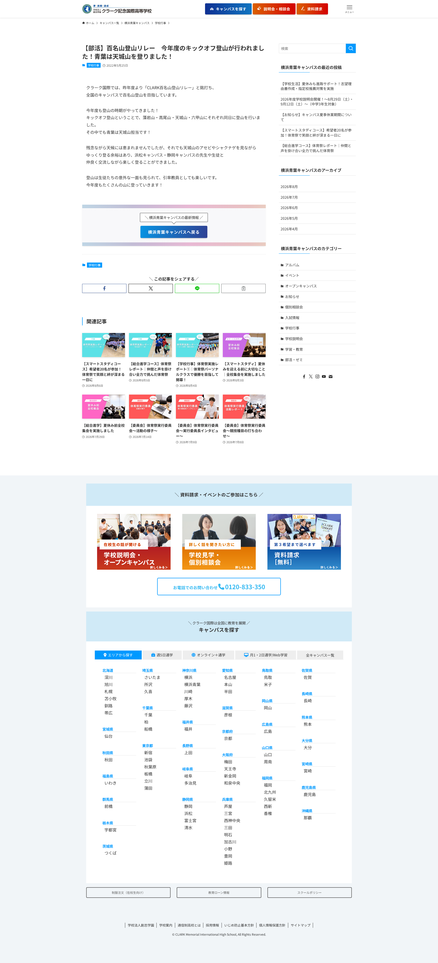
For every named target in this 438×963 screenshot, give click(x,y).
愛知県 (227, 670)
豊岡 (228, 856)
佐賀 (308, 677)
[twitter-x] (310, 376)
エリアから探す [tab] (120, 654)
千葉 (148, 715)
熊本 (308, 724)
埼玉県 (147, 670)
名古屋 (230, 677)
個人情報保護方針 (272, 925)
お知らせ (292, 296)
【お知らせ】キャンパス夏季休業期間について (316, 117)
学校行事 (93, 65)
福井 (188, 729)
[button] (349, 9)
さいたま (152, 677)
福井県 (187, 722)
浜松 (188, 813)
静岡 (188, 806)
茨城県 (107, 846)
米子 (268, 684)
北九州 (270, 792)
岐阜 (188, 776)
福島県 (107, 776)
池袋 (148, 759)
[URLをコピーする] (243, 288)
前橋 (108, 806)
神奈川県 (189, 670)
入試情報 (292, 317)
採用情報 (212, 925)
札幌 (108, 691)
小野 (228, 849)
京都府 (227, 731)
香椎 (268, 813)
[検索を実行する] (351, 48)
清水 (188, 827)
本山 (228, 684)
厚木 (188, 698)
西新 (268, 806)
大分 (308, 747)
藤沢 (188, 705)
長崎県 (307, 693)
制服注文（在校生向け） (128, 892)
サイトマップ (301, 925)
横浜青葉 (192, 684)
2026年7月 (289, 197)
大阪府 (227, 754)
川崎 (188, 691)
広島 (268, 731)
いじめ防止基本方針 (239, 925)
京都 (228, 738)
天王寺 (230, 769)
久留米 (270, 799)
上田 (188, 752)
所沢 (148, 684)
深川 (108, 677)
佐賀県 (307, 670)
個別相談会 (294, 306)
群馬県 (107, 799)
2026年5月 (289, 218)
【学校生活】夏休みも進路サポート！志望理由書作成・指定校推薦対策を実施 (316, 86)
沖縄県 (307, 810)
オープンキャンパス (301, 285)
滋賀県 (227, 707)
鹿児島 (310, 794)
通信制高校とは (189, 925)
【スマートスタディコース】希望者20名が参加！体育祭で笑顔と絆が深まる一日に (316, 132)
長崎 (308, 700)
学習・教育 (294, 349)
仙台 (108, 736)
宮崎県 (307, 763)
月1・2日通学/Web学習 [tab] (268, 654)
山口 (268, 754)
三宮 (228, 813)
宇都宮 (110, 830)
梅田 (228, 761)
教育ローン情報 (218, 892)
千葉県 (147, 707)
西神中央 (232, 820)
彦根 (228, 715)
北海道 (107, 670)
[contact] (330, 376)
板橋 (148, 774)
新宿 (148, 752)
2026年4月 (289, 228)
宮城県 (107, 729)
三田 (228, 827)
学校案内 (165, 925)
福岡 (268, 785)
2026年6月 (289, 207)
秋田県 (107, 752)
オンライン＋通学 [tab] (211, 654)
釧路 (108, 705)
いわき (110, 783)
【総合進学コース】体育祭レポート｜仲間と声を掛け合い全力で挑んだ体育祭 (316, 148)
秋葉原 (150, 767)
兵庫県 (227, 799)
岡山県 (267, 700)
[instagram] (317, 376)
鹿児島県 (309, 787)
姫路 (228, 863)
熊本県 (307, 717)
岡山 (268, 708)
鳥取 (268, 677)
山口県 (267, 747)
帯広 (108, 713)
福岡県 (267, 778)
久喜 (148, 691)
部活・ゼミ (294, 359)
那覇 (308, 817)
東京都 (147, 745)
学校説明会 (294, 338)
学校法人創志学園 (141, 925)
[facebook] (304, 376)
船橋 (148, 729)
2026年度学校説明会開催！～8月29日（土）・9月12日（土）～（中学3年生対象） (317, 102)
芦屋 (228, 806)
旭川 (108, 684)
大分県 (307, 740)
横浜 (188, 677)
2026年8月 (289, 186)
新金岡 (230, 776)
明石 (228, 834)
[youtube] (323, 376)
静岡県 (187, 799)
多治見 (190, 783)
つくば (110, 853)
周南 (268, 761)
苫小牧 (110, 698)
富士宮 (190, 820)
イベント (292, 275)
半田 (228, 691)
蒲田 (148, 788)
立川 (148, 781)
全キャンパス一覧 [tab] (320, 655)
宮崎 (308, 771)
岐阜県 (187, 768)
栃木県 (107, 822)
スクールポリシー (309, 892)
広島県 (267, 724)
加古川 (230, 842)
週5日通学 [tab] (165, 654)
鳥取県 (267, 670)
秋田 (108, 759)
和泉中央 (232, 783)
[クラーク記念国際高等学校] (117, 9)
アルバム (292, 264)
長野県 (187, 745)
